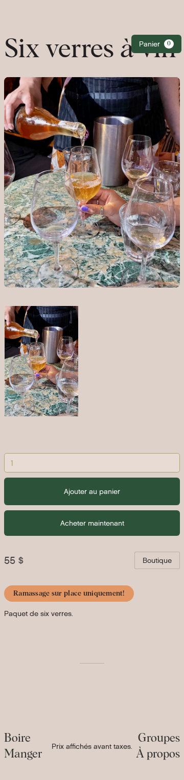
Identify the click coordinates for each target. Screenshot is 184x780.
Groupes (159, 738)
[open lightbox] (41, 361)
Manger (23, 754)
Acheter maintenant (92, 523)
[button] (156, 44)
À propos (158, 754)
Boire (17, 738)
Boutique (157, 560)
